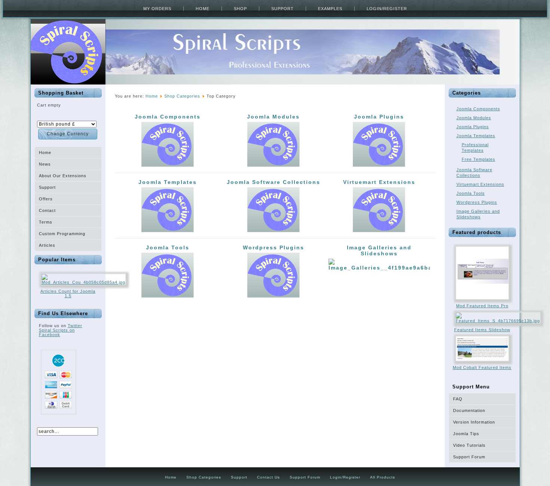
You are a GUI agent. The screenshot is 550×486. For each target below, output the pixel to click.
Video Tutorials (469, 445)
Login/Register (387, 8)
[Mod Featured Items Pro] (482, 302)
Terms (45, 222)
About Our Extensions (62, 175)
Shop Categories (182, 96)
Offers (46, 199)
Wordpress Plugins (273, 247)
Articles (47, 245)
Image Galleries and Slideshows (379, 250)
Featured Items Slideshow (482, 329)
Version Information (474, 422)
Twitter (75, 325)
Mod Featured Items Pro (482, 306)
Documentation (469, 410)
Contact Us (268, 477)
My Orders (157, 8)
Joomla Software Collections (273, 182)
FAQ (457, 399)
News (45, 164)
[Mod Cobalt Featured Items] (482, 364)
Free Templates (478, 159)
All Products (382, 477)
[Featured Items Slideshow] (497, 321)
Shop (240, 8)
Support (282, 8)
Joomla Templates (167, 182)
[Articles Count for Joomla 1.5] (83, 282)
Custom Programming (62, 233)
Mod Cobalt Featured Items (482, 367)
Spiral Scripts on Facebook (57, 332)
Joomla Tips (466, 433)
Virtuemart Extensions (379, 182)
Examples (330, 8)
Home (203, 8)
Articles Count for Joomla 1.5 (67, 293)
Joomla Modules (273, 117)
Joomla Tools (167, 247)
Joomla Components (168, 117)
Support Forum (469, 457)
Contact (47, 210)
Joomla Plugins (379, 117)
